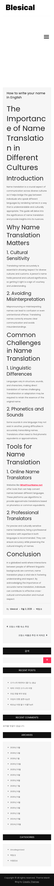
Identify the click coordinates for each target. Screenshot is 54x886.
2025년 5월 (15, 796)
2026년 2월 (15, 753)
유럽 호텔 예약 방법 (18, 693)
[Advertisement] (27, 44)
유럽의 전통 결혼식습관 (20, 699)
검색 (27, 651)
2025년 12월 (15, 764)
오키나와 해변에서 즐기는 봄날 (23, 682)
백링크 (39, 609)
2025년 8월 (15, 780)
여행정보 (14, 860)
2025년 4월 (15, 802)
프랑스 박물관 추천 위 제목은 (31, 635)
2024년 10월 (15, 824)
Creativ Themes (31, 881)
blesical (14, 609)
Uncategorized (17, 849)
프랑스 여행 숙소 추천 (19, 626)
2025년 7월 (15, 786)
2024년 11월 (15, 818)
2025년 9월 (15, 775)
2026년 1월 (15, 758)
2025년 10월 (15, 769)
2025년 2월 (15, 813)
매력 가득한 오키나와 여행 (21, 688)
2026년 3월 (15, 747)
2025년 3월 (15, 807)
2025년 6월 (15, 791)
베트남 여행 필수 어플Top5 (21, 704)
